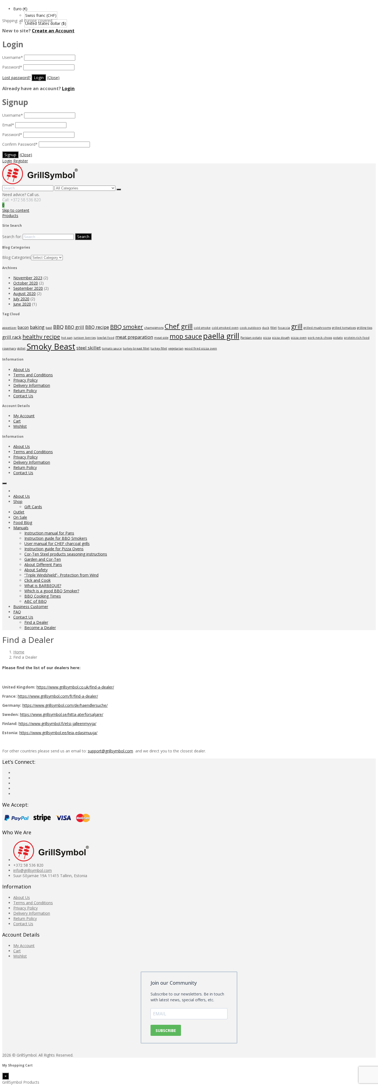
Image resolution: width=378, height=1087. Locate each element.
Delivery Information (31, 385)
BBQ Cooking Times (42, 596)
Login (68, 88)
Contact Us (23, 395)
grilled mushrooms (317, 328)
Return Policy (25, 390)
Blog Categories (16, 257)
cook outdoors (250, 328)
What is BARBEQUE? (42, 585)
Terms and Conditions (33, 374)
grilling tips (364, 328)
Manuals (21, 527)
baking (37, 327)
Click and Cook (37, 580)
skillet (21, 348)
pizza (267, 338)
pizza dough (281, 338)
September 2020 (28, 288)
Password (12, 67)
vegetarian (175, 348)
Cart (17, 421)
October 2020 (25, 283)
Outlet (18, 512)
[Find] (118, 189)
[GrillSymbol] (40, 182)
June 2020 (22, 304)
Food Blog (22, 522)
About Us (21, 369)
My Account (24, 415)
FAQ (17, 611)
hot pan (67, 338)
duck (265, 328)
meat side (161, 338)
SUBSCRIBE (166, 1030)
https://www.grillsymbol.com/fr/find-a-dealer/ (58, 696)
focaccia (284, 328)
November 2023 (27, 277)
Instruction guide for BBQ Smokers (55, 538)
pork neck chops (320, 338)
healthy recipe (41, 336)
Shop (17, 501)
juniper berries (85, 338)
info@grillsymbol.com (32, 870)
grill (296, 326)
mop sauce (186, 336)
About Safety (36, 569)
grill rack (11, 337)
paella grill (221, 336)
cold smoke (202, 328)
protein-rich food (356, 338)
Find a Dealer (36, 622)
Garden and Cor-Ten (42, 559)
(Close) (53, 77)
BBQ (58, 326)
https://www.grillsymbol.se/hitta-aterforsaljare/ (61, 714)
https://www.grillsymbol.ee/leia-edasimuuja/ (58, 732)
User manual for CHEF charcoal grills (57, 543)
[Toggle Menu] (4, 483)
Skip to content (15, 210)
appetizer (9, 328)
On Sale (20, 517)
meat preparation (134, 337)
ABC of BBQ (35, 601)
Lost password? (16, 77)
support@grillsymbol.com (110, 751)
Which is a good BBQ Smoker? (51, 590)
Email (8, 124)
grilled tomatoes (344, 328)
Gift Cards (33, 506)
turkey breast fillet (136, 348)
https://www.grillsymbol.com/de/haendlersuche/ (65, 705)
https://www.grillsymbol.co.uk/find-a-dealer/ (75, 687)
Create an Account (53, 31)
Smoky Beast (51, 346)
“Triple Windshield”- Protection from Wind (61, 575)
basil (49, 328)
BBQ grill (74, 327)
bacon (23, 327)
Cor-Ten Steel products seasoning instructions (65, 554)
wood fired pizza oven (201, 348)
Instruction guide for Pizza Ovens (54, 548)
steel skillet (88, 348)
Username (12, 57)
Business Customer (30, 606)
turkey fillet (159, 348)
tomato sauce (112, 348)
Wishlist (20, 426)
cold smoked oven (225, 328)
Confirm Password (20, 144)
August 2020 (24, 293)
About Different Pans (43, 564)
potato (338, 338)
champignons (154, 328)
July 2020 (21, 298)
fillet (273, 328)
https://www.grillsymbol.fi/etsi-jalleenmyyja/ (57, 723)
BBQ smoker (126, 326)
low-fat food (105, 338)
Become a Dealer (40, 627)
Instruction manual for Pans (49, 533)
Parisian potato (251, 338)
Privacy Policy (25, 380)
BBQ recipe (97, 327)
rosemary (9, 348)
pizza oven (299, 338)
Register (20, 160)
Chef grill (179, 326)
